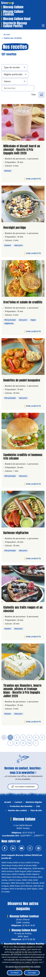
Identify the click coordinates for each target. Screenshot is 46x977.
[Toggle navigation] (43, 26)
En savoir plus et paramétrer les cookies (23, 967)
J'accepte (32, 973)
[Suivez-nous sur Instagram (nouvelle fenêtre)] (30, 848)
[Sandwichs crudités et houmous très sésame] (23, 431)
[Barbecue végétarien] (23, 509)
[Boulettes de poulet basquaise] (23, 356)
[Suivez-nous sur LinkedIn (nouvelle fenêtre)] (13, 848)
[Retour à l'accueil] (11, 3)
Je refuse (15, 973)
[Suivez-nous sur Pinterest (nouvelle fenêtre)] (38, 848)
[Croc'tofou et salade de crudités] (23, 278)
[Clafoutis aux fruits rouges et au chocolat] (23, 583)
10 (29, 743)
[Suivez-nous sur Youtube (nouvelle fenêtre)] (21, 848)
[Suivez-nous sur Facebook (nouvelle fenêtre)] (4, 848)
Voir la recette (33, 179)
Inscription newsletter (25, 786)
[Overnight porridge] (23, 204)
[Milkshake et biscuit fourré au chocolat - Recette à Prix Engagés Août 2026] (23, 122)
